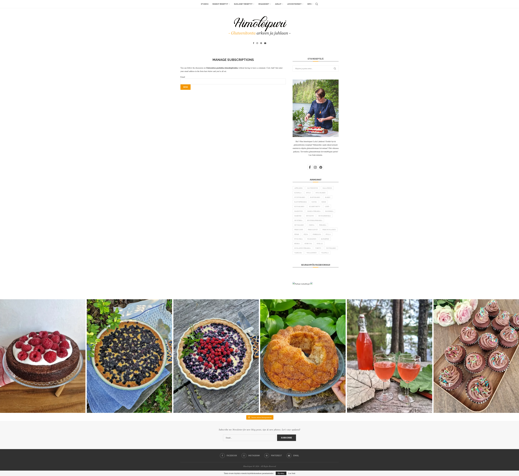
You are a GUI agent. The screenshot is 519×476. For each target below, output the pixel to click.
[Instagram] (257, 43)
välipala (325, 253)
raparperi (325, 239)
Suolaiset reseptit (243, 4)
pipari (296, 234)
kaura (314, 202)
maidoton (298, 211)
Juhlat (278, 4)
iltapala (297, 193)
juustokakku (299, 197)
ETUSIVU (204, 4)
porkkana (317, 234)
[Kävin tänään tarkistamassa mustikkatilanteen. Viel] (216, 356)
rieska (297, 243)
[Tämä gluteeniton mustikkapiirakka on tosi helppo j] (129, 356)
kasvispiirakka (300, 202)
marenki (297, 216)
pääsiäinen (311, 239)
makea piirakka (313, 211)
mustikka (298, 220)
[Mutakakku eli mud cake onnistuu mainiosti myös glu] (42, 356)
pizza (306, 234)
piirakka (322, 225)
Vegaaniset (263, 4)
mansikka (329, 211)
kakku (327, 197)
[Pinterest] (261, 43)
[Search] (316, 4)
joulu (308, 193)
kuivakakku (299, 206)
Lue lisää (291, 473)
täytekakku (331, 248)
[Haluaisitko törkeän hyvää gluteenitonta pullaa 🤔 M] (303, 356)
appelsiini (298, 188)
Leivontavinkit (294, 4)
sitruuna (308, 243)
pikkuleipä (298, 230)
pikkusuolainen (329, 230)
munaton (310, 216)
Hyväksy (281, 473)
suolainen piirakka (302, 248)
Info (309, 4)
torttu (318, 248)
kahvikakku (315, 197)
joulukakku (321, 193)
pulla (328, 234)
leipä (327, 206)
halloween (327, 188)
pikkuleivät (313, 230)
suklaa (320, 243)
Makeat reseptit (220, 4)
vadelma (298, 253)
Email (182, 77)
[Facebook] (253, 43)
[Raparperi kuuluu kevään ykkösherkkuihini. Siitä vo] (389, 356)
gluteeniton (312, 188)
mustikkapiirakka (314, 220)
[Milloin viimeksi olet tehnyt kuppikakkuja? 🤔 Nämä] (476, 356)
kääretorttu (314, 206)
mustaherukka (324, 216)
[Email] (265, 43)
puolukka (298, 239)
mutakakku (299, 225)
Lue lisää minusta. (316, 155)
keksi (324, 202)
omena (311, 225)
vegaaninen (312, 253)
